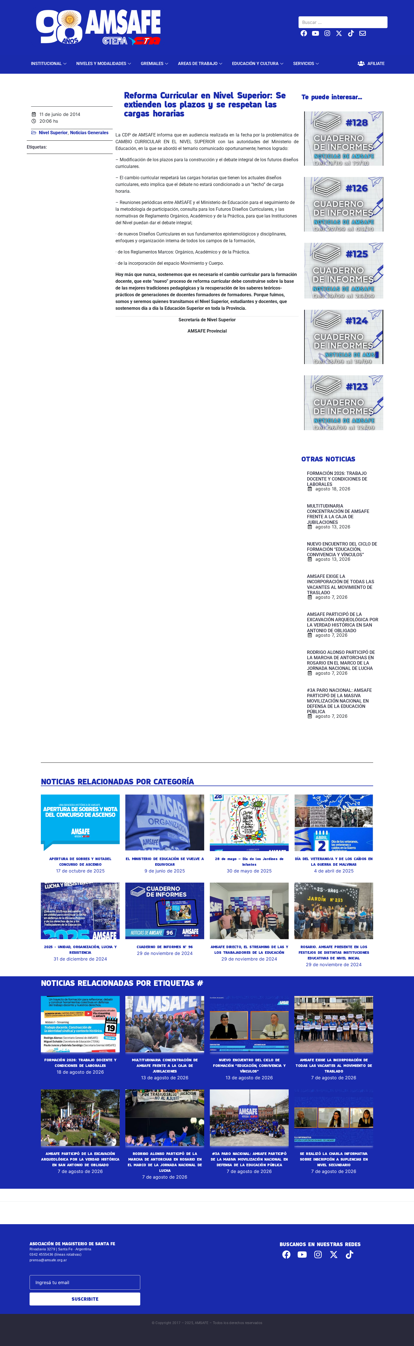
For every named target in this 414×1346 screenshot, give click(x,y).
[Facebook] (304, 33)
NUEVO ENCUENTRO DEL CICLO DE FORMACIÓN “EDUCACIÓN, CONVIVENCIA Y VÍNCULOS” (249, 1065)
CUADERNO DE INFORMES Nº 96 (165, 946)
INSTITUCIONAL (46, 63)
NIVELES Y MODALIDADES (101, 63)
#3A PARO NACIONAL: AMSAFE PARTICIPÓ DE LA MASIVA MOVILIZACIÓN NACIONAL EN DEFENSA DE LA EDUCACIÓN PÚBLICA (249, 1159)
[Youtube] (315, 33)
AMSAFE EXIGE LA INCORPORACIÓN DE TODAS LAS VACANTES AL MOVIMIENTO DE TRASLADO (333, 1065)
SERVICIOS (303, 63)
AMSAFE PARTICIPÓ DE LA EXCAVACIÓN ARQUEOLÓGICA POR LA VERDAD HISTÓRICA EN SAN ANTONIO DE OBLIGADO (80, 1159)
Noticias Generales (89, 132)
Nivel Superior (53, 132)
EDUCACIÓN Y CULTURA (255, 63)
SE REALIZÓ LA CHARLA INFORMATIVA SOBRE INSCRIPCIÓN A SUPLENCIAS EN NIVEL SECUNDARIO (334, 1159)
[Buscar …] (343, 22)
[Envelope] (362, 33)
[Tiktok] (351, 33)
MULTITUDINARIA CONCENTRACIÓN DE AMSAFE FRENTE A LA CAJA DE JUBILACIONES (164, 1065)
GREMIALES (152, 63)
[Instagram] (327, 33)
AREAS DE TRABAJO (197, 63)
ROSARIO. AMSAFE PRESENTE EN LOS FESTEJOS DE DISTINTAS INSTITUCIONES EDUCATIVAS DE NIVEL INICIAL (334, 952)
